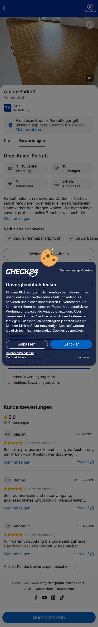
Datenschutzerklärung (20, 353)
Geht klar (71, 344)
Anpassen (26, 344)
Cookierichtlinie (16, 357)
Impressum (85, 357)
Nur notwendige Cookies (76, 270)
